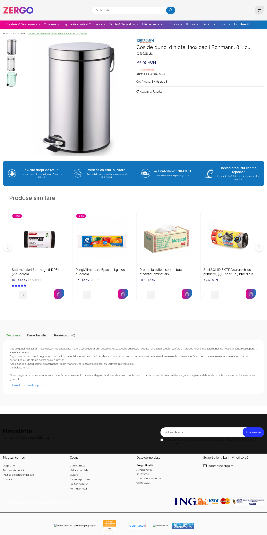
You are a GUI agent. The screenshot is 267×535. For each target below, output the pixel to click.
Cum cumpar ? (78, 465)
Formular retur (78, 488)
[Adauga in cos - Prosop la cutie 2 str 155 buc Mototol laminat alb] (187, 294)
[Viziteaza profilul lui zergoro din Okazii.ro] (109, 525)
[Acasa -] (27, 10)
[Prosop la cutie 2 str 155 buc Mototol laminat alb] (166, 239)
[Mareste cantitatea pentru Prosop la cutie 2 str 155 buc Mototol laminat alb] (159, 295)
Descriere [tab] (13, 335)
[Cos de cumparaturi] (259, 10)
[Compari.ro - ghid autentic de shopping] (137, 526)
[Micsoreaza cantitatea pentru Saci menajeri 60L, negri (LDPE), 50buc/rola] (16, 295)
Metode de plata (79, 470)
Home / (8, 33)
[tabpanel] (76, 97)
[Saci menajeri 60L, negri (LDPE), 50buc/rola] (38, 239)
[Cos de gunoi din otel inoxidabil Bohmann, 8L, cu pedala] (76, 97)
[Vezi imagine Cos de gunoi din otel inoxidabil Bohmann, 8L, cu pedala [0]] (11, 47)
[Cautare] (170, 10)
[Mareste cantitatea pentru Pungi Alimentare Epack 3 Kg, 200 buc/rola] (95, 295)
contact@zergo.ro (221, 466)
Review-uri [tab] (64, 335)
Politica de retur (79, 483)
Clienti (74, 457)
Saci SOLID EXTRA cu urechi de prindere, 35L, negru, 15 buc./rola (228, 272)
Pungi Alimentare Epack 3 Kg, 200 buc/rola (100, 272)
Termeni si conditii (13, 470)
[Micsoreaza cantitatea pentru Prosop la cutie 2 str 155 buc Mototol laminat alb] (143, 295)
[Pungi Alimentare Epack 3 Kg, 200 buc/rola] (102, 239)
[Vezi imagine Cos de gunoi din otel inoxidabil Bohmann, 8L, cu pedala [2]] (11, 79)
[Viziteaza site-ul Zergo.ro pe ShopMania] (183, 526)
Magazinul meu (14, 457)
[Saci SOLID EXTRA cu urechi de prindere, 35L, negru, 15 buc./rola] (229, 239)
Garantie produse (80, 479)
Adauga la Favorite (150, 91)
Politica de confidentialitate (18, 474)
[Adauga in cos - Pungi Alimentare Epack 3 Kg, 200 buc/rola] (123, 294)
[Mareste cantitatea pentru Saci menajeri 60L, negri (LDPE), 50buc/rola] (31, 295)
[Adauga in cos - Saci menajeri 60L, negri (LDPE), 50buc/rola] (59, 294)
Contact (7, 479)
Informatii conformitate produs (27, 385)
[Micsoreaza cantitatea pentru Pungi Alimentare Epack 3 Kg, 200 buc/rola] (79, 295)
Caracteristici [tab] (37, 335)
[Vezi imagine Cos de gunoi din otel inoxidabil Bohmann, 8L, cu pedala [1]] (11, 63)
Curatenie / (20, 33)
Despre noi (9, 465)
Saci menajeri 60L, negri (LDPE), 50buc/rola (35, 272)
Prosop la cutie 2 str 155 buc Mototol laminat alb (161, 272)
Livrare (74, 474)
